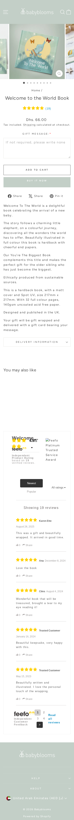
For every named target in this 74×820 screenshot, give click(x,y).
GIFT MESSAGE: (36, 133)
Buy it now (37, 180)
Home (35, 90)
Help (35, 778)
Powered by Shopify (37, 816)
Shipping (29, 124)
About (36, 788)
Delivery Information (37, 342)
